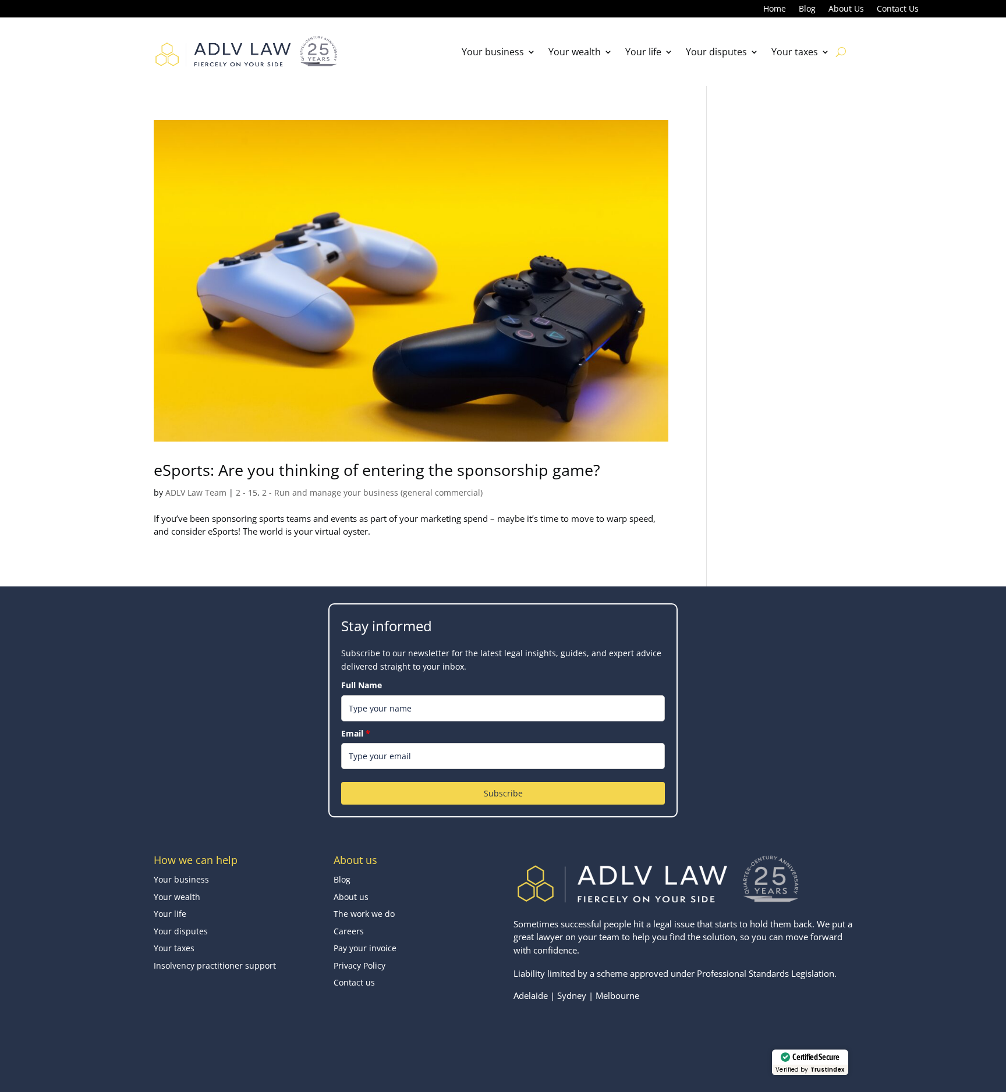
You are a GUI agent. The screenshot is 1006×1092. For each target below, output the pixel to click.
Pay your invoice (365, 948)
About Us (846, 9)
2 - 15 (246, 492)
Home (774, 9)
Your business (493, 51)
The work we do (364, 913)
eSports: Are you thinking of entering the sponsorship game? (377, 470)
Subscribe (503, 793)
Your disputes (716, 51)
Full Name (361, 685)
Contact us (354, 982)
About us (351, 896)
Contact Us (898, 9)
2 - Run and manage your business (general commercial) (372, 492)
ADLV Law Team (195, 492)
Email (355, 733)
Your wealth (574, 51)
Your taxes (794, 51)
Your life (643, 51)
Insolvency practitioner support (215, 965)
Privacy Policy (359, 965)
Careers (349, 931)
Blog (807, 9)
